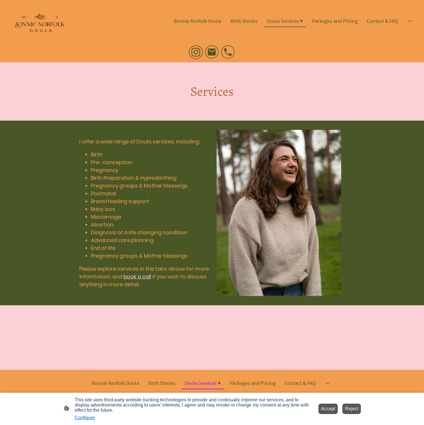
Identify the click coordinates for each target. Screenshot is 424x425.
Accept (328, 408)
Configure (85, 417)
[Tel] (228, 52)
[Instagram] (196, 52)
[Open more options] (410, 21)
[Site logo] (39, 21)
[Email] (212, 52)
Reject (351, 408)
